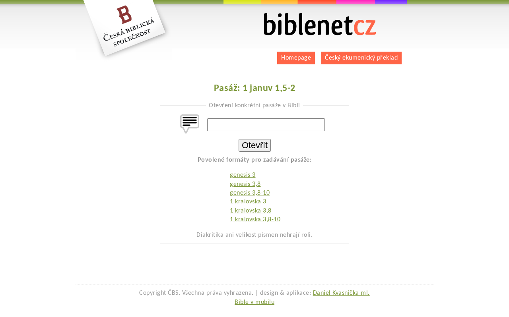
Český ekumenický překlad (361, 58)
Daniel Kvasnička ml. (341, 293)
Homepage (296, 58)
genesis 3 (243, 175)
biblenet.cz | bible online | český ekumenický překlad (310, 16)
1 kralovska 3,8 (251, 211)
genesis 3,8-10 (250, 193)
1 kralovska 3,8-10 (255, 219)
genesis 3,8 (245, 184)
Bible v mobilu (254, 302)
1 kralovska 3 (248, 202)
